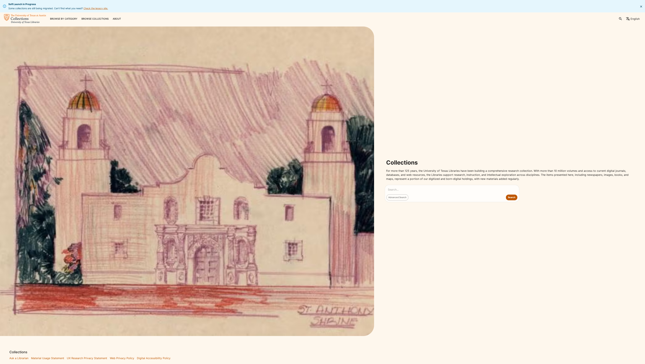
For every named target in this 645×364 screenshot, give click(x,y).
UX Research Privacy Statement (87, 358)
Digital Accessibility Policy (153, 358)
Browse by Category (63, 18)
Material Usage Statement (47, 358)
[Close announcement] (641, 6)
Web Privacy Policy (122, 358)
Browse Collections (95, 18)
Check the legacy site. (95, 8)
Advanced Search (397, 197)
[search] (620, 18)
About (117, 18)
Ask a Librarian (18, 358)
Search (511, 197)
